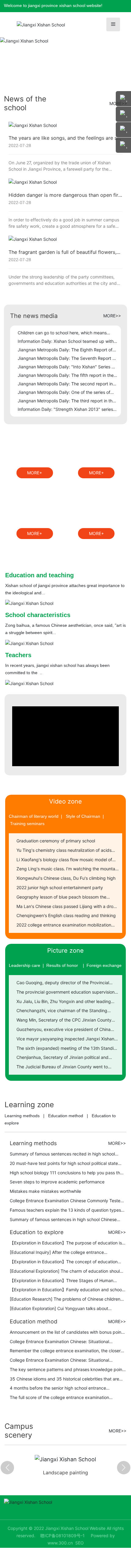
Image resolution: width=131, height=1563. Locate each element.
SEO (79, 1542)
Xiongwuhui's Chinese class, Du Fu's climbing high (65, 878)
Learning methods (22, 1115)
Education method (65, 1115)
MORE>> (112, 315)
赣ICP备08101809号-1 (62, 1535)
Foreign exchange (104, 965)
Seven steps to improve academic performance (57, 1181)
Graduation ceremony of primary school (55, 840)
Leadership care (24, 965)
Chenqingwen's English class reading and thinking (66, 915)
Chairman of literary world (33, 816)
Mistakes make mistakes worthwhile (45, 1191)
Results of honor (62, 965)
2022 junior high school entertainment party (59, 887)
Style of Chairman (83, 816)
